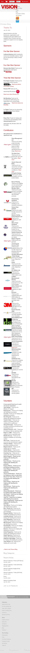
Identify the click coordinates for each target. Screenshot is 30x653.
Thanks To (4, 645)
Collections (4, 602)
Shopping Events (5, 625)
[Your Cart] (6, 1)
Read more (18, 151)
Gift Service (4, 623)
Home (3, 617)
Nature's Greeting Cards (10, 580)
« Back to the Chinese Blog (10, 549)
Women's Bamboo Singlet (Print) (12, 568)
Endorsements (5, 635)
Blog (17, 12)
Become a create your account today (15, 597)
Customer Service (5, 619)
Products (18, 6)
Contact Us (4, 630)
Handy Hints (4, 621)
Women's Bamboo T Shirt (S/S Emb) (13, 564)
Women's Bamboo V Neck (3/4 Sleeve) (13, 560)
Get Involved (18, 15)
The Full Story (19, 8)
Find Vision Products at (6, 639)
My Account (25, 1)
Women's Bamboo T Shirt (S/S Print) (13, 572)
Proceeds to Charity (20, 13)
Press (17, 10)
